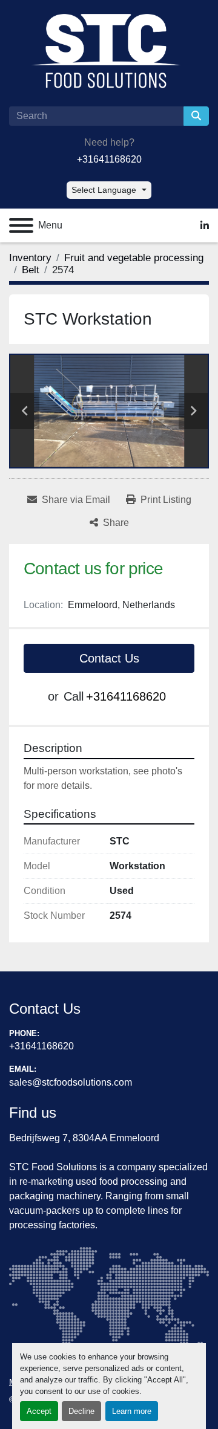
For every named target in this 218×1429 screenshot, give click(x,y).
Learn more (131, 1411)
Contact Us (109, 658)
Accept (39, 1411)
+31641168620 (109, 159)
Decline (81, 1411)
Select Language (103, 190)
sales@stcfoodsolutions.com (70, 1082)
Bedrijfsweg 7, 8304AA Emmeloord (84, 1138)
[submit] (196, 116)
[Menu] (21, 225)
